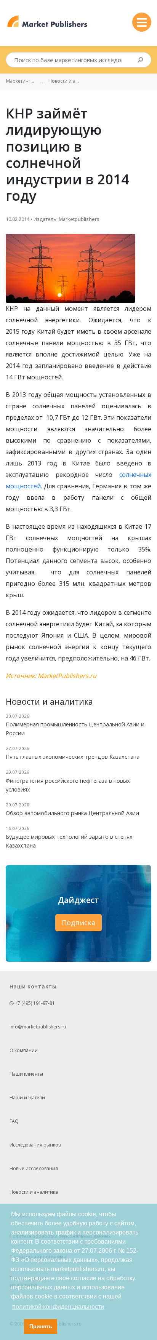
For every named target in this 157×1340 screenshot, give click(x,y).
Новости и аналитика (34, 1192)
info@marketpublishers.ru (38, 1026)
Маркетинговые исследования (21, 81)
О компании (24, 1050)
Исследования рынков (35, 1145)
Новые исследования (34, 1168)
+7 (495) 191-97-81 (34, 1003)
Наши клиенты (26, 1074)
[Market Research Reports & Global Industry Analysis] (47, 21)
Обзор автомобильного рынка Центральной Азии (72, 813)
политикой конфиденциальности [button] (58, 1306)
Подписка (78, 922)
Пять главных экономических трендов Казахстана (72, 756)
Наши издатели (27, 1097)
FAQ (14, 1121)
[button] (16, 1327)
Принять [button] (40, 1326)
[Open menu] (141, 22)
